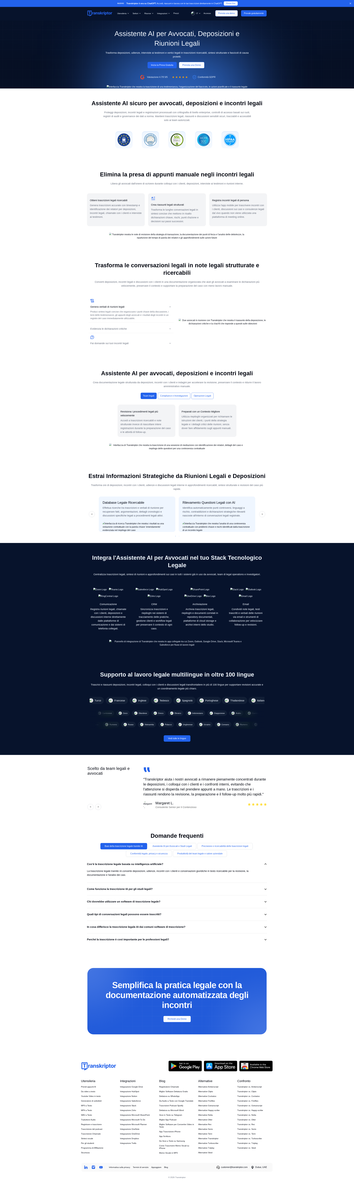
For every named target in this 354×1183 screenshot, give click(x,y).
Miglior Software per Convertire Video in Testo (176, 1125)
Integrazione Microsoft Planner (133, 1124)
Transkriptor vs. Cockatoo (248, 1096)
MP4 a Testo (86, 1110)
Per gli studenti (87, 1143)
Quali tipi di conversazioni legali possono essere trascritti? (124, 914)
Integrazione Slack (128, 1105)
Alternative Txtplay (206, 1148)
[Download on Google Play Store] (185, 1066)
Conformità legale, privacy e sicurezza (149, 853)
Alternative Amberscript (208, 1087)
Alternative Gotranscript (208, 1105)
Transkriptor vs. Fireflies (247, 1101)
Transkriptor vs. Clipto (246, 1091)
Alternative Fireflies (206, 1101)
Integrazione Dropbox (129, 1138)
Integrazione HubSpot (129, 1091)
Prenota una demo (226, 13)
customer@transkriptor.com (234, 1167)
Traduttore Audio (88, 1120)
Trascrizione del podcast (91, 1129)
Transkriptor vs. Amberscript (249, 1087)
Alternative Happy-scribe (209, 1110)
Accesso (207, 13)
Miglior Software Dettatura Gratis (173, 1091)
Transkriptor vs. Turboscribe (249, 1138)
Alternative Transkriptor (208, 1138)
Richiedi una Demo (177, 1019)
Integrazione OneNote (129, 1129)
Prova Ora (230, 3)
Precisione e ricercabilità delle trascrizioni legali (225, 846)
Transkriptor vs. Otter (246, 1120)
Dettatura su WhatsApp (169, 1096)
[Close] (350, 3)
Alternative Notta (205, 1115)
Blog (166, 1167)
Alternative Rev (204, 1124)
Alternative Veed (205, 1152)
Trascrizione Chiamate (91, 1134)
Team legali (148, 396)
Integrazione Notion (128, 1096)
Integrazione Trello (128, 1143)
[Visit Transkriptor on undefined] (86, 1167)
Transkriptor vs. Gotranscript (249, 1105)
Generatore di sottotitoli (91, 1101)
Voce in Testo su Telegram (170, 1115)
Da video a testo (88, 1091)
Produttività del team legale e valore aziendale (200, 853)
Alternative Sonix (205, 1129)
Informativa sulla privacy (119, 1167)
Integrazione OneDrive (130, 1134)
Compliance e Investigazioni (174, 396)
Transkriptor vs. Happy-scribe (250, 1110)
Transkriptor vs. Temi (246, 1134)
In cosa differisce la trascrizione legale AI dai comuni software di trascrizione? (136, 926)
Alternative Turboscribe (208, 1143)
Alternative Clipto (205, 1091)
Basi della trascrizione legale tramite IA (124, 846)
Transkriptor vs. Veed (246, 1148)
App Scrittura (165, 1136)
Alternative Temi (205, 1134)
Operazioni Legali (202, 396)
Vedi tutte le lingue (177, 738)
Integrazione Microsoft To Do (132, 1120)
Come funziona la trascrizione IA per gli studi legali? (120, 889)
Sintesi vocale (87, 1138)
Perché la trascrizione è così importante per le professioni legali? (128, 939)
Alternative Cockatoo (207, 1096)
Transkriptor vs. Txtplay (247, 1143)
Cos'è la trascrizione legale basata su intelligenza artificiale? (125, 864)
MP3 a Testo (86, 1105)
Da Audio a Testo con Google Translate (176, 1101)
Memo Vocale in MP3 (168, 1153)
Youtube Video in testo (91, 1096)
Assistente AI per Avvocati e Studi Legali (172, 846)
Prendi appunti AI (88, 1087)
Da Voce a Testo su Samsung (172, 1141)
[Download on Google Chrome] (256, 1066)
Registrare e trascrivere (91, 1124)
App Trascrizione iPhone (169, 1131)
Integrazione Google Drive (131, 1087)
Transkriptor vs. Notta (246, 1115)
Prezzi (176, 13)
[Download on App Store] (220, 1066)
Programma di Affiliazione (92, 1148)
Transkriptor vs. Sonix (246, 1129)
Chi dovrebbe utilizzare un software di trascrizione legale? (123, 901)
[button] (195, 13)
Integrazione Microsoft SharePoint (135, 1115)
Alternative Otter (205, 1120)
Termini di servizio (141, 1167)
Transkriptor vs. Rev (246, 1124)
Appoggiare (156, 1167)
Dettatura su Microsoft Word (171, 1110)
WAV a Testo (86, 1115)
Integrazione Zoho (128, 1110)
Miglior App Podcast (167, 1120)
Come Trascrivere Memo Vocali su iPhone (174, 1147)
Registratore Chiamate (169, 1087)
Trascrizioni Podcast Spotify (171, 1105)
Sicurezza (85, 1152)
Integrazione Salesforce (130, 1101)
